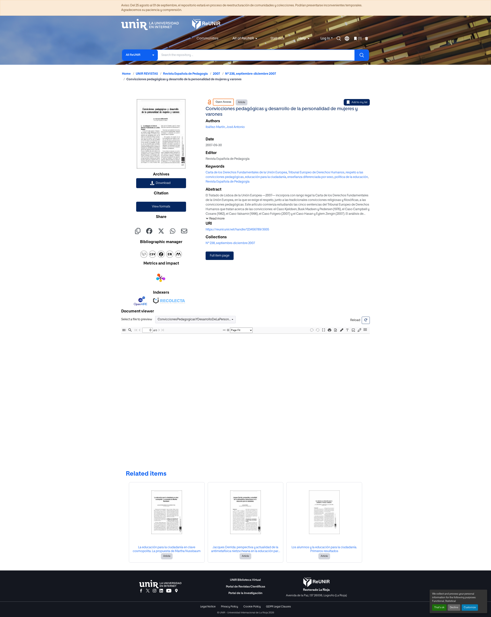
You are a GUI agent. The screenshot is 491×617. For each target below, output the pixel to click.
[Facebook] (141, 591)
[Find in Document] (130, 330)
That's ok (439, 607)
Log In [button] (325, 38)
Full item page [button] (219, 255)
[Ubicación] (176, 591)
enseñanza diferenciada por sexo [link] (310, 177)
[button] (338, 38)
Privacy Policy (229, 606)
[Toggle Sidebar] (124, 330)
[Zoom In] (229, 330)
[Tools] (365, 330)
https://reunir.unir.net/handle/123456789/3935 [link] (237, 229)
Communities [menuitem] (207, 38)
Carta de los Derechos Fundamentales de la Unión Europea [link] (246, 172)
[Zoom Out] (225, 330)
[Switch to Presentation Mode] (323, 330)
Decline (454, 607)
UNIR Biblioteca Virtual (245, 579)
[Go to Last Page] (164, 330)
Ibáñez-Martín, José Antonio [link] (225, 127)
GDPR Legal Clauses (278, 606)
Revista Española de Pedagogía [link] (185, 73)
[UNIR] (160, 584)
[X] (148, 591)
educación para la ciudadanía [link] (265, 177)
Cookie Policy (252, 606)
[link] (161, 183)
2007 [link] (216, 73)
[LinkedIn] (161, 591)
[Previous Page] (139, 330)
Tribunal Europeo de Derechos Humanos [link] (316, 172)
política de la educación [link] (351, 177)
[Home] (152, 24)
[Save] (335, 330)
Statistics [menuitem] (277, 38)
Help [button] (302, 38)
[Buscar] (361, 55)
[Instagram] (154, 591)
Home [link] (126, 73)
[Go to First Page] (136, 330)
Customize (470, 607)
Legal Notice (208, 606)
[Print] (329, 330)
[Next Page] (160, 330)
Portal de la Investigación (245, 593)
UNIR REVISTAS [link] (147, 73)
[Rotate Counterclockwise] (317, 330)
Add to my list (359, 102)
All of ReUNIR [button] (243, 38)
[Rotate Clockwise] (311, 330)
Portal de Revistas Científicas (245, 586)
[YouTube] (168, 591)
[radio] (342, 329)
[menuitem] (244, 38)
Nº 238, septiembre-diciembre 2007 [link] (250, 73)
